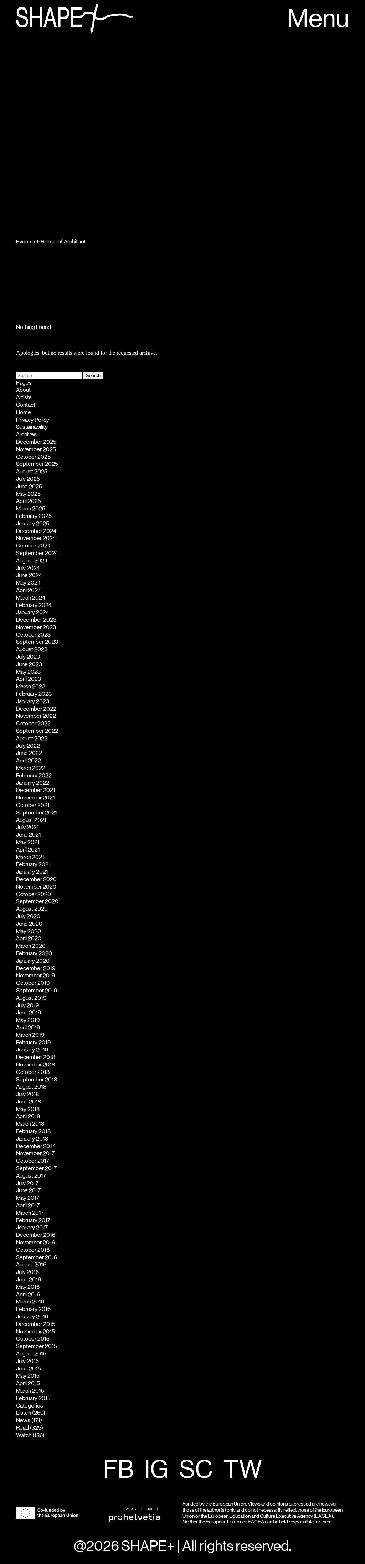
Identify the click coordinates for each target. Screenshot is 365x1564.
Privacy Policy (32, 420)
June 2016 (28, 1279)
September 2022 (37, 731)
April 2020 (28, 938)
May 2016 (28, 1287)
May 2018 (28, 1109)
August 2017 (31, 1176)
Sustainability (32, 427)
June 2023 (29, 664)
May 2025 (28, 494)
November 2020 (36, 887)
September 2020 (37, 901)
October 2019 (33, 983)
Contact (25, 405)
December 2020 (36, 879)
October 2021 (33, 805)
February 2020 (34, 953)
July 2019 (27, 1005)
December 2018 (35, 1057)
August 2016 (31, 1264)
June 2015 (28, 1369)
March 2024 (30, 598)
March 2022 (30, 768)
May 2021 (28, 842)
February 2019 (33, 1042)
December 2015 (35, 1324)
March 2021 (30, 857)
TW (242, 1470)
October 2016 (33, 1250)
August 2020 (32, 909)
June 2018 (28, 1102)
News (23, 1420)
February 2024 (34, 605)
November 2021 (35, 798)
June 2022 (29, 753)
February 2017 (33, 1220)
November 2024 (36, 538)
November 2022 (36, 716)
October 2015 (33, 1339)
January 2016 (32, 1316)
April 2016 (28, 1294)
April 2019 (28, 1027)
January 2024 (32, 612)
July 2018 (27, 1094)
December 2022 (36, 709)
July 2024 (28, 568)
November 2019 (35, 975)
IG (156, 1470)
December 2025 (36, 442)
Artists (24, 397)
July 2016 (27, 1272)
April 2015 (28, 1383)
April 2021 (28, 850)
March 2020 (31, 946)
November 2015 (35, 1331)
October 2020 (33, 894)
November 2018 (35, 1064)
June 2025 (29, 486)
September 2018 (36, 1079)
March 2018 (30, 1124)
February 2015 (33, 1398)
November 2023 (36, 627)
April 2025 (28, 501)
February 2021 (33, 864)
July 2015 (27, 1361)
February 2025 (34, 516)
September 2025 (37, 464)
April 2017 (28, 1205)
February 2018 (33, 1131)
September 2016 (36, 1257)
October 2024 (33, 546)
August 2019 (31, 998)
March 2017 (30, 1213)
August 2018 (31, 1087)
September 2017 (36, 1168)
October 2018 (33, 1072)
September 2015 (36, 1346)
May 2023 (28, 672)
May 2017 (27, 1198)
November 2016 (35, 1242)
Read (22, 1428)
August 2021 (31, 820)
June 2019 (28, 1012)
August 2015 (31, 1354)
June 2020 (29, 924)
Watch (23, 1435)
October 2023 (33, 635)
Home (23, 412)
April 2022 (28, 760)
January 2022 (32, 783)
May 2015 (28, 1376)
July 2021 (27, 827)
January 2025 (32, 523)
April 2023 (28, 679)
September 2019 (36, 990)
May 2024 (28, 583)
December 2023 (36, 620)
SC (196, 1470)
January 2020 (33, 961)
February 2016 (33, 1309)
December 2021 (35, 790)
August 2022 (31, 738)
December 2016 (35, 1235)
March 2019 (30, 1035)
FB (118, 1470)
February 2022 (34, 775)
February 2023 (34, 694)
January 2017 (32, 1227)
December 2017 (35, 1146)
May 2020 (28, 931)
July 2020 (28, 916)
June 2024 (29, 575)
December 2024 (36, 531)
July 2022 (28, 746)
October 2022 (33, 723)
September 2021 (36, 813)
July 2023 (28, 657)
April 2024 (28, 590)
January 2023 (32, 701)
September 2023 (37, 642)
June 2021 (28, 835)
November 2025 (36, 449)
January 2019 (32, 1050)
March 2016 (30, 1302)
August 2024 (31, 561)
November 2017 (35, 1153)
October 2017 (32, 1161)
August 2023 (31, 649)
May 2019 (28, 1020)
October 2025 (33, 457)
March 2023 (30, 686)
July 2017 (27, 1183)
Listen (23, 1413)
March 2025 (30, 508)
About (23, 390)
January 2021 (32, 872)
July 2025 (28, 479)
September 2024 (37, 553)
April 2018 (28, 1116)
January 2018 (32, 1139)
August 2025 (31, 471)
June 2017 (28, 1190)
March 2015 (30, 1391)
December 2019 (35, 968)
